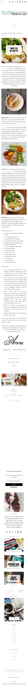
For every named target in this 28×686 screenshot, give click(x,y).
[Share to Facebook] (11, 362)
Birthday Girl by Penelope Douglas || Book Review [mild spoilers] (14, 568)
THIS (11, 349)
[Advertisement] (14, 453)
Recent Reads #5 (14, 584)
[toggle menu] (2, 2)
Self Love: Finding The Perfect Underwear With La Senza (14, 551)
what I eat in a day (15, 358)
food (9, 358)
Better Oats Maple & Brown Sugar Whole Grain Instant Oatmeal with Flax (13, 125)
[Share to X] (9, 362)
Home (14, 681)
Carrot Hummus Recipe (7, 171)
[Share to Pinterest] (13, 362)
